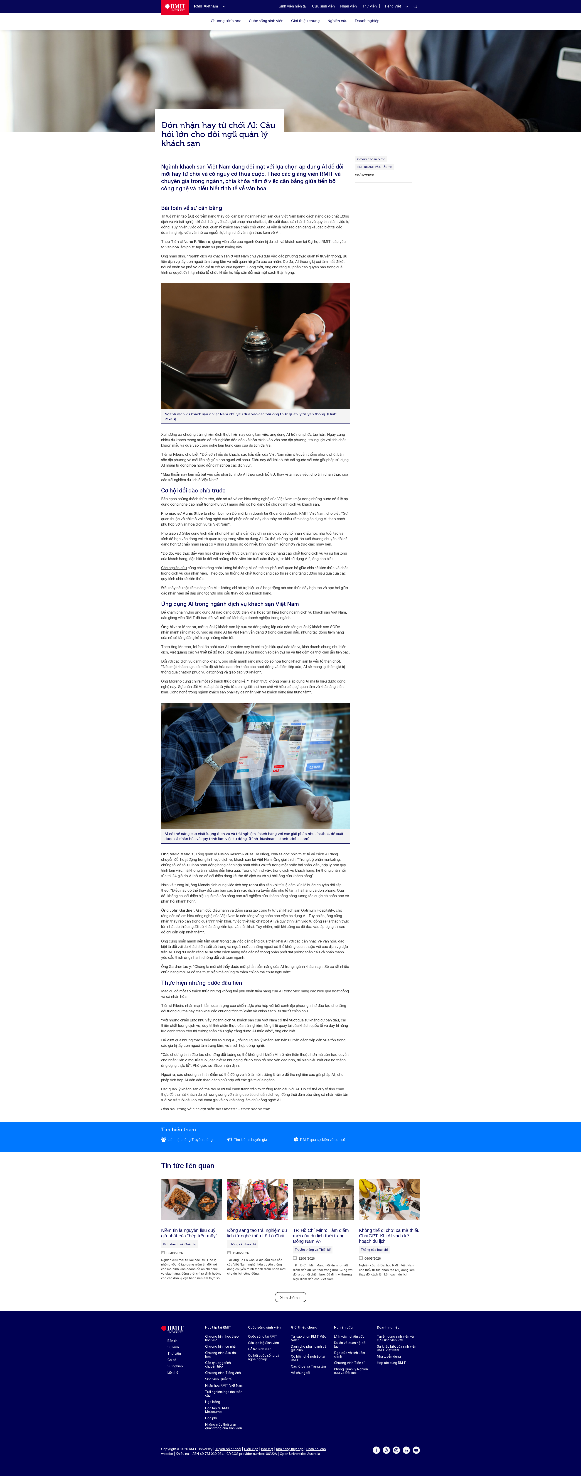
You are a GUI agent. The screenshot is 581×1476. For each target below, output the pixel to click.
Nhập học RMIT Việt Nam (224, 1385)
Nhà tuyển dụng (389, 1356)
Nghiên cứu (337, 20)
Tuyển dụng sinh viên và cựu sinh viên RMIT (395, 1338)
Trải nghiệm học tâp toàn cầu (223, 1393)
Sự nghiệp (175, 1366)
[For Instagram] (396, 1450)
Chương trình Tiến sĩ (349, 1363)
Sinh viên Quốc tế (218, 1379)
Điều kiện (251, 1449)
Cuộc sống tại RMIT (262, 1336)
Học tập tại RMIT (218, 1327)
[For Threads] (386, 1450)
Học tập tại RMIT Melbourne (217, 1410)
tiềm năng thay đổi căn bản (222, 216)
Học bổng (212, 1402)
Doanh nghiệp (367, 20)
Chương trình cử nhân (221, 1346)
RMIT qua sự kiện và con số (322, 1140)
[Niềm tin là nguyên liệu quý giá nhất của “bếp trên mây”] (191, 1199)
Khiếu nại (183, 1454)
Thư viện (174, 1353)
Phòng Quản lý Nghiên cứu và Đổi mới (351, 1371)
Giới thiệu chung (305, 20)
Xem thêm (290, 1297)
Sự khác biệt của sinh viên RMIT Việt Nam (396, 1348)
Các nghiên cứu (174, 567)
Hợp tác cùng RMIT (391, 1363)
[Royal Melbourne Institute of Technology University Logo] (175, 7)
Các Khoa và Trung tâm (308, 1366)
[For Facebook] (376, 1450)
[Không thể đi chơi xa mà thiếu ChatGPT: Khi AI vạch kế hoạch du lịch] (389, 1199)
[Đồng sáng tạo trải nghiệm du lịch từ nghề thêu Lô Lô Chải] (257, 1199)
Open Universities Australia (300, 1454)
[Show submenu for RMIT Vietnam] (222, 6)
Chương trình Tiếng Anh (223, 1373)
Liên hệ (172, 1372)
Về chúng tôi (300, 1373)
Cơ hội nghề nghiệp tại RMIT (308, 1358)
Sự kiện (173, 1347)
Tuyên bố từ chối (228, 1449)
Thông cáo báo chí (242, 1244)
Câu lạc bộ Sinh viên (263, 1343)
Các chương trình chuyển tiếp (218, 1364)
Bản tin (172, 1341)
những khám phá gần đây (235, 533)
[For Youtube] (416, 1450)
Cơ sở (171, 1360)
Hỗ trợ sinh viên (259, 1349)
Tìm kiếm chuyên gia (250, 1140)
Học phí (211, 1418)
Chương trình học (226, 20)
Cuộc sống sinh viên (266, 20)
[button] (396, 6)
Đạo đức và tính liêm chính (349, 1354)
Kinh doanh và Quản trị (179, 1244)
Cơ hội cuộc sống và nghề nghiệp (263, 1357)
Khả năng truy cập (289, 1449)
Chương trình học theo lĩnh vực (222, 1338)
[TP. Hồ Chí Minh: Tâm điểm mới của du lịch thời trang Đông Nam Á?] (323, 1199)
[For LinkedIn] (406, 1450)
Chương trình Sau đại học (220, 1354)
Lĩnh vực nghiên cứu (349, 1336)
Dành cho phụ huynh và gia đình (308, 1348)
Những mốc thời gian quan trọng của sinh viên (223, 1426)
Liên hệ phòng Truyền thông (190, 1140)
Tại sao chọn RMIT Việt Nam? (308, 1338)
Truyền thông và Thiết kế (313, 1249)
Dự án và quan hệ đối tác (350, 1344)
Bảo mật (267, 1449)
